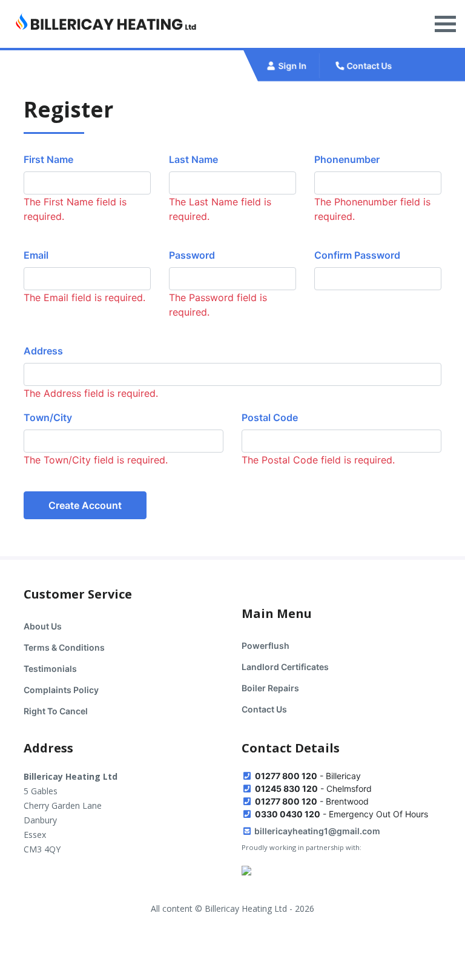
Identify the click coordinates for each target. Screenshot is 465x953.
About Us (43, 626)
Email (36, 255)
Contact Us (368, 66)
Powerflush (265, 645)
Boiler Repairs (270, 688)
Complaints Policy (61, 690)
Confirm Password (357, 255)
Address (43, 351)
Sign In (292, 66)
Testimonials (50, 668)
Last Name (193, 159)
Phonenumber (347, 159)
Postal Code (270, 417)
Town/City (48, 417)
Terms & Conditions (64, 647)
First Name (48, 159)
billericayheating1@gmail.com (316, 831)
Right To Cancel (56, 711)
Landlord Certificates (285, 667)
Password (192, 255)
